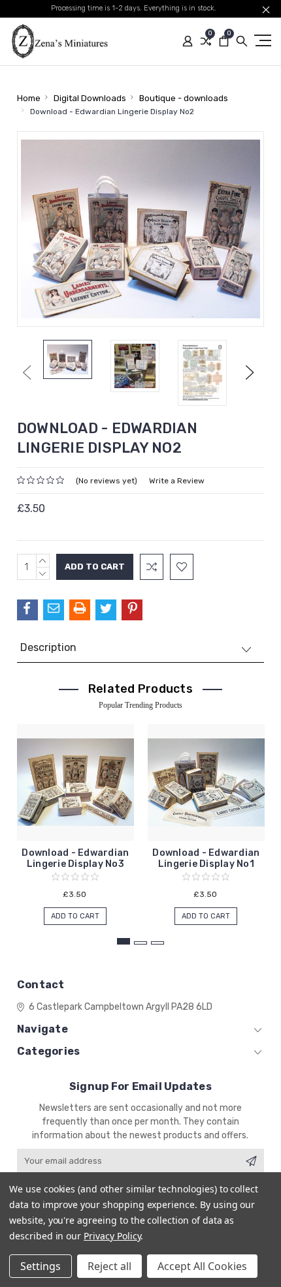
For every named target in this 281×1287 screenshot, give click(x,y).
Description (48, 647)
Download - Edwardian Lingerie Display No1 (205, 858)
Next (249, 372)
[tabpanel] (75, 818)
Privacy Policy (112, 1236)
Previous (27, 372)
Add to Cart (75, 916)
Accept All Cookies (202, 1266)
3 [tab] (157, 943)
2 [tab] (140, 943)
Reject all (109, 1266)
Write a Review (177, 480)
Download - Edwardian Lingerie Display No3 (75, 858)
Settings (40, 1266)
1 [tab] (123, 941)
